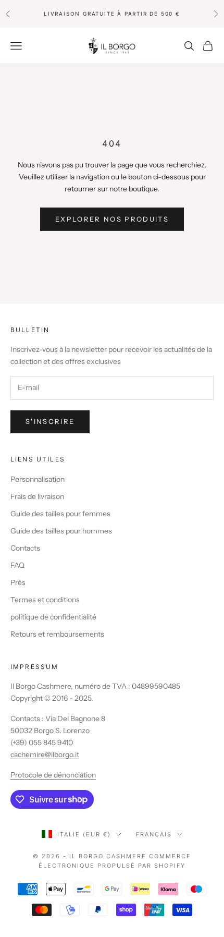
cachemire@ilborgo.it (44, 754)
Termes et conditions (45, 599)
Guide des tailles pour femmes (60, 513)
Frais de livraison (37, 496)
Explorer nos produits (112, 219)
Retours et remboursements (57, 634)
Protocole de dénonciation (53, 775)
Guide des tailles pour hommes (61, 531)
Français (154, 834)
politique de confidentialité (53, 617)
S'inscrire (50, 421)
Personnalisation (37, 479)
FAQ (17, 565)
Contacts (25, 548)
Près (18, 582)
